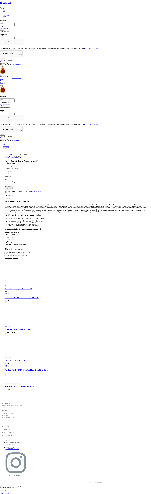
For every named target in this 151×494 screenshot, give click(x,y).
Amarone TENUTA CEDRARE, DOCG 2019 (19, 329)
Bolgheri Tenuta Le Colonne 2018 (15, 361)
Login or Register (4, 493)
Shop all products (16, 64)
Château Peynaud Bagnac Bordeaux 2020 (18, 289)
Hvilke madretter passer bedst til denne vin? (17, 255)
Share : (6, 192)
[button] (75, 61)
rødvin (39, 191)
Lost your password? (5, 28)
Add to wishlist (8, 188)
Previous (7, 365)
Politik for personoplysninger (90, 48)
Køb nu (6, 189)
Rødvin (9, 154)
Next (6, 373)
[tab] (77, 195)
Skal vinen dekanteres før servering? (15, 253)
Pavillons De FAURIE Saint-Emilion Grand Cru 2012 (22, 298)
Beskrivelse (10, 195)
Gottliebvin (6, 3)
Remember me (5, 26)
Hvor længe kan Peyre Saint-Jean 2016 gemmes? (18, 252)
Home (6, 154)
